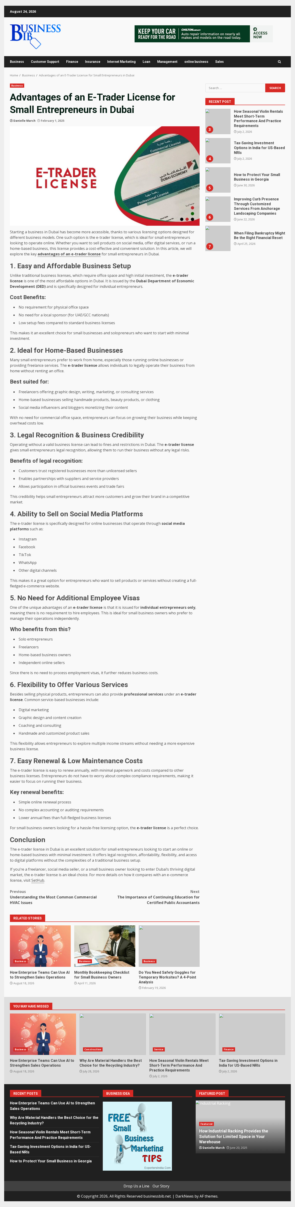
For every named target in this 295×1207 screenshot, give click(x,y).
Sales (219, 62)
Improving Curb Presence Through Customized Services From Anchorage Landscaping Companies (217, 209)
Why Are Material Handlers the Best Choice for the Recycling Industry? (113, 1034)
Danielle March (24, 121)
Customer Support (45, 62)
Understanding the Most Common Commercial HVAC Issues (53, 897)
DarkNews (184, 1196)
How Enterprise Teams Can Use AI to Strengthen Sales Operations (40, 946)
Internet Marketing (121, 62)
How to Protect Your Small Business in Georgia (217, 180)
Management (167, 62)
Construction (92, 1049)
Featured (206, 1124)
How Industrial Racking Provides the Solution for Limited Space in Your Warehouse (233, 1136)
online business (196, 62)
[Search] (279, 61)
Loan (146, 62)
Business (17, 62)
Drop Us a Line (136, 1186)
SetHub (37, 880)
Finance (72, 62)
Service (159, 1049)
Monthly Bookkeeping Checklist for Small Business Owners (104, 946)
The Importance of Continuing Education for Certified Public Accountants (158, 897)
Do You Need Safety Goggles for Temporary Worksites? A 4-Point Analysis (169, 946)
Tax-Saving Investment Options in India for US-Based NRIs (217, 150)
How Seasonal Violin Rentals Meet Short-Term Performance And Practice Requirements (217, 121)
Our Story (161, 1186)
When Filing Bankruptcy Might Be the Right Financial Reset (217, 238)
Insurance (92, 62)
